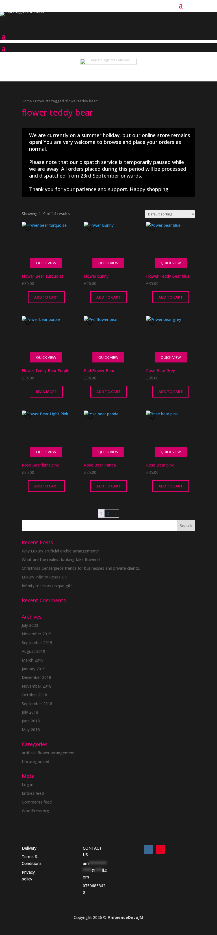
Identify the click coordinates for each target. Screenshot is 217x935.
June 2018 (31, 721)
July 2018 (30, 712)
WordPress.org (35, 810)
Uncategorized (35, 761)
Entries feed (33, 793)
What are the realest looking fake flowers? (61, 559)
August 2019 (33, 651)
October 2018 (34, 695)
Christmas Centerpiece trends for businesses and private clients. (81, 568)
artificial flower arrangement (48, 752)
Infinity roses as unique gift (47, 585)
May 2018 (31, 729)
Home (27, 100)
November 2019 (36, 633)
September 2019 (37, 642)
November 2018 (36, 686)
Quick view (46, 262)
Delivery (29, 848)
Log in (27, 784)
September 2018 (37, 703)
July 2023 (30, 625)
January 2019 (33, 668)
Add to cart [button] (46, 297)
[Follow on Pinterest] (160, 849)
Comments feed (37, 802)
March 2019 (33, 660)
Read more (46, 391)
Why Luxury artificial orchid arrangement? (60, 551)
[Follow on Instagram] (148, 849)
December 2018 (36, 677)
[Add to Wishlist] (29, 228)
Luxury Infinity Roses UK (44, 577)
